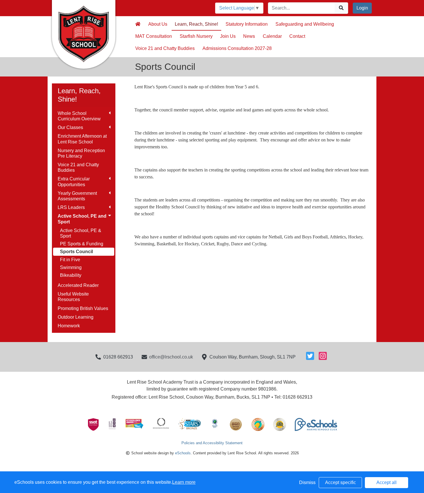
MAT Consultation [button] (153, 36)
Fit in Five (70, 259)
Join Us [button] (228, 36)
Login (362, 7)
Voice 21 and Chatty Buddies (78, 167)
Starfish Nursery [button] (196, 36)
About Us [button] (157, 24)
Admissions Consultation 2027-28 (237, 48)
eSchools (183, 453)
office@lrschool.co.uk (171, 356)
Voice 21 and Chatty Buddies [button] (165, 48)
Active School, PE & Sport (80, 233)
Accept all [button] (386, 482)
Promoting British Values (83, 308)
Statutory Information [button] (247, 24)
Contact (297, 36)
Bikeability (70, 275)
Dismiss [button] (307, 482)
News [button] (249, 36)
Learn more (184, 482)
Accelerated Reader (78, 285)
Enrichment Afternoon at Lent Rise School (82, 139)
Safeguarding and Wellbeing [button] (304, 24)
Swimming (71, 267)
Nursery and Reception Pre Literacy (81, 153)
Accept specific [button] (340, 482)
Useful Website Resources (73, 297)
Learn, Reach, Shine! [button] (196, 24)
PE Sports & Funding (81, 243)
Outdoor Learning (75, 317)
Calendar (272, 36)
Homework (69, 325)
